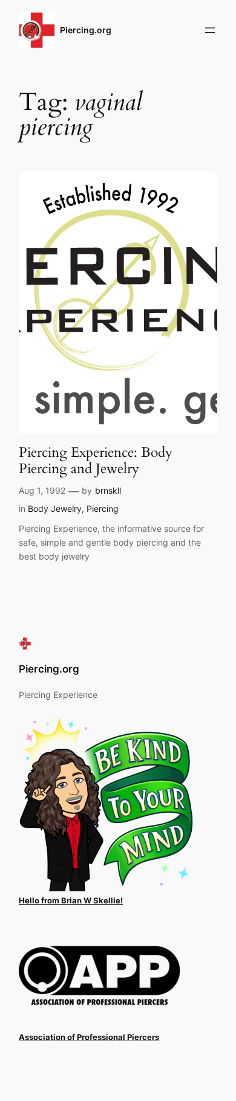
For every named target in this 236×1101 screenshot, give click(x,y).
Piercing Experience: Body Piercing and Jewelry (95, 460)
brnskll (108, 490)
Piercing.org (85, 30)
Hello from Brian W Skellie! (71, 900)
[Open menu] (210, 30)
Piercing (103, 508)
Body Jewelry (55, 508)
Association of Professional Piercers (89, 1037)
